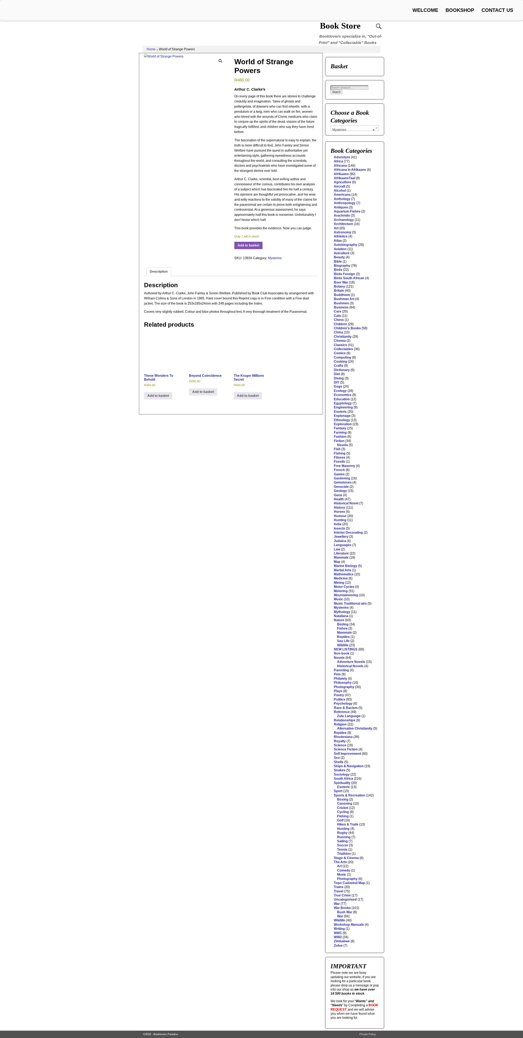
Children (340, 324)
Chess (339, 320)
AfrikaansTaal (344, 178)
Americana (342, 194)
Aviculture (342, 253)
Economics (342, 395)
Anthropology (344, 203)
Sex (337, 757)
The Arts (340, 862)
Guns (338, 495)
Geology (340, 491)
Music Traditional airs (350, 603)
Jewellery (341, 536)
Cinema (340, 340)
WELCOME (425, 10)
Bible (338, 261)
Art (336, 228)
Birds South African (349, 278)
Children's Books (347, 328)
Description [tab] (159, 271)
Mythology (342, 612)
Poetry (339, 695)
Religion (340, 724)
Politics (339, 699)
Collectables (343, 349)
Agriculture (342, 182)
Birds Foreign (344, 274)
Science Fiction (346, 749)
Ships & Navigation (349, 766)
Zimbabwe (342, 941)
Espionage (342, 415)
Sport (338, 791)
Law (337, 549)
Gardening (342, 478)
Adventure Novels (351, 662)
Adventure (342, 157)
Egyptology (343, 403)
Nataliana (341, 616)
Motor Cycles (344, 586)
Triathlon (344, 853)
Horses (339, 511)
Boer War (341, 282)
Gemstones (343, 482)
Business (341, 307)
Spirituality (342, 783)
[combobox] (355, 128)
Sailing (342, 841)
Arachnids (342, 215)
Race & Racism (346, 708)
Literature (341, 553)
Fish (337, 449)
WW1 (338, 933)
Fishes (342, 628)
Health (339, 499)
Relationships (344, 720)
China (338, 332)
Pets (337, 674)
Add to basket (248, 245)
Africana (340, 165)
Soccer (342, 845)
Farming (340, 432)
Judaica (340, 541)
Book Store (340, 25)
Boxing (342, 799)
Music (338, 599)
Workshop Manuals (349, 924)
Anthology (342, 199)
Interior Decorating (348, 532)
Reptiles (343, 637)
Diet (337, 374)
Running (344, 837)
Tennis (342, 849)
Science (340, 745)
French (339, 470)
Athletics (341, 236)
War (337, 903)
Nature (339, 620)
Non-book (341, 653)
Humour (340, 516)
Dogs (338, 386)
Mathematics (343, 574)
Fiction (339, 441)
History (339, 507)
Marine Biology (345, 566)
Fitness (339, 457)
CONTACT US (497, 10)
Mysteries (275, 258)
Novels (342, 445)
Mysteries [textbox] (353, 130)
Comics (340, 353)
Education (342, 399)
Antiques (341, 207)
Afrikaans (341, 174)
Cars (337, 311)
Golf (340, 820)
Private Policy (367, 1034)
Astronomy (342, 232)
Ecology (340, 390)
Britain (339, 290)
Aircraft (339, 186)
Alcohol (340, 190)
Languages (342, 545)
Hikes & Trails (347, 824)
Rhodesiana (343, 737)
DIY (336, 382)
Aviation (340, 249)
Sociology (342, 774)
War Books (342, 908)
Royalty (340, 741)
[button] (220, 61)
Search (336, 91)
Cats (337, 315)
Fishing (339, 453)
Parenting (341, 670)
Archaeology (344, 220)
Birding (343, 624)
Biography (342, 265)
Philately (340, 678)
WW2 (338, 937)
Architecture (343, 224)
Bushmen (341, 303)
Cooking (340, 361)
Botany (339, 286)
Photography (344, 687)
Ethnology (342, 420)
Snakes (339, 770)
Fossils (339, 461)
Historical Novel (346, 503)
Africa (338, 161)
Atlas (338, 240)
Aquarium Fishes (347, 211)
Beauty (339, 257)
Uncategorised (345, 899)
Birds (338, 269)
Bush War (344, 912)
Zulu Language (349, 716)
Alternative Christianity (354, 728)
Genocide (341, 486)
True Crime (342, 895)
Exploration (343, 424)
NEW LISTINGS (346, 649)
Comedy (343, 870)
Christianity (343, 336)
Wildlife (342, 645)
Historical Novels (350, 666)
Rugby (342, 832)
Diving (339, 378)
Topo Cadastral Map (349, 883)
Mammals (341, 557)
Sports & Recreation (349, 795)
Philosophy (343, 682)
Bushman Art (344, 299)
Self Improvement (347, 753)
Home (151, 49)
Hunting (340, 520)
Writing (339, 928)
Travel (338, 891)
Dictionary (342, 370)
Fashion (340, 436)
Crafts (338, 365)
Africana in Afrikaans (350, 169)
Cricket (342, 808)
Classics (340, 345)
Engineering (343, 407)
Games (339, 474)
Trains (338, 887)
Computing (342, 357)
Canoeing (344, 803)
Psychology (343, 703)
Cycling (343, 812)
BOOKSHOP (460, 10)
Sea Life (343, 641)
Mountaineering (346, 595)
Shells (338, 762)
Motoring (341, 591)
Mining (339, 582)
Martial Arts (342, 570)
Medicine (341, 578)
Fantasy (340, 428)
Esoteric (340, 411)
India (337, 524)
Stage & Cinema (346, 858)
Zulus (338, 945)
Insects (339, 528)
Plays (338, 691)
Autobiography (345, 244)
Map (337, 561)
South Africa (343, 778)
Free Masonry (344, 466)
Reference (342, 712)
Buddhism (342, 295)
